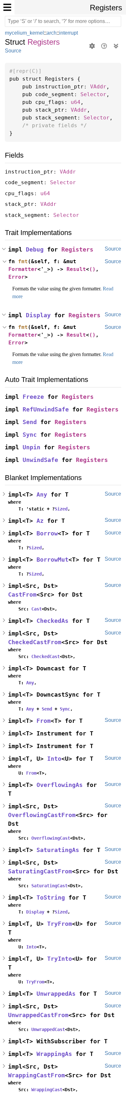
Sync (30, 434)
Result (76, 269)
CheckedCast (45, 656)
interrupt (71, 33)
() (92, 269)
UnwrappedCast (48, 1029)
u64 (75, 102)
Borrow (47, 533)
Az (40, 520)
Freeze (33, 396)
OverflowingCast (50, 838)
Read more (25, 296)
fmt (23, 261)
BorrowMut (52, 559)
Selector (93, 94)
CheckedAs (52, 620)
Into (54, 758)
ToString (51, 897)
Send (30, 422)
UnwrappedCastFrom (38, 1015)
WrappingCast (46, 1090)
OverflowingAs (60, 785)
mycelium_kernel (25, 33)
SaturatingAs (58, 850)
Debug (35, 249)
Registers (105, 7)
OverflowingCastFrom (42, 815)
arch (53, 33)
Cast (36, 609)
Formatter (22, 269)
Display (38, 315)
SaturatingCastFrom (40, 871)
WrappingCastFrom (36, 1075)
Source (13, 51)
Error (16, 277)
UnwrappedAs (56, 993)
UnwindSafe (40, 460)
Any (42, 494)
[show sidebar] (7, 7)
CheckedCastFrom (34, 642)
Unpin (31, 447)
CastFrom (22, 594)
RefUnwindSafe (46, 409)
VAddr (98, 87)
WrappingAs (54, 1054)
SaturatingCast (49, 886)
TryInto (59, 958)
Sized (61, 509)
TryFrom (59, 923)
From (44, 720)
